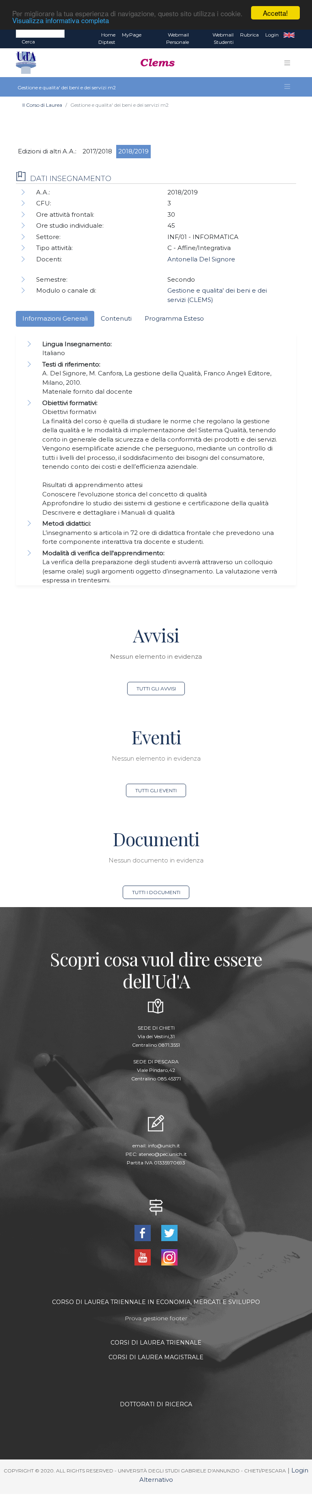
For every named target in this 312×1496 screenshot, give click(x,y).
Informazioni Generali (55, 318)
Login (272, 35)
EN (289, 35)
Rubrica (249, 35)
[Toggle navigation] (287, 63)
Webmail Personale (177, 38)
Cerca (28, 42)
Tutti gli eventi (156, 790)
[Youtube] (143, 1257)
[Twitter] (169, 1232)
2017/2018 (97, 151)
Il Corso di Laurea (42, 105)
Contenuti (116, 318)
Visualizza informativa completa (60, 20)
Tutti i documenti (156, 892)
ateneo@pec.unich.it (163, 1154)
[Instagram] (169, 1257)
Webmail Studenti (223, 38)
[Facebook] (143, 1232)
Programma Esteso (174, 318)
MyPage (131, 35)
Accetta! (275, 13)
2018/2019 (133, 151)
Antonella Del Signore (201, 259)
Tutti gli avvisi (156, 688)
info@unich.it (164, 1145)
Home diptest (106, 38)
